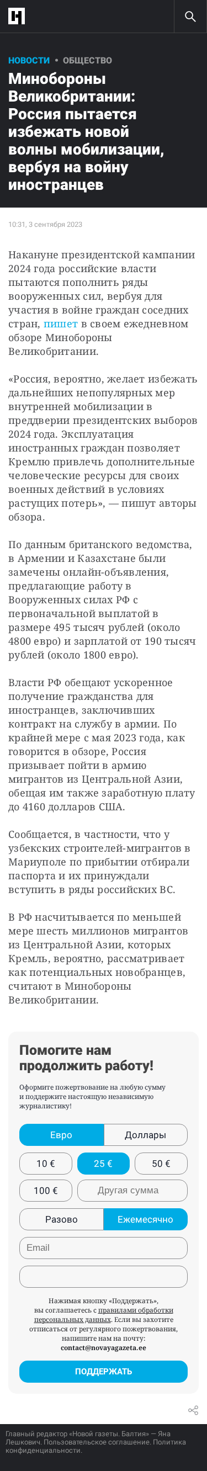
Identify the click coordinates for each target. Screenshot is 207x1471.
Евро (61, 1134)
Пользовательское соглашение (97, 1442)
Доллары (145, 1134)
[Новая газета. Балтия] (19, 16)
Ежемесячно (145, 1219)
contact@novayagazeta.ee (103, 1347)
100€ (46, 1190)
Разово (61, 1219)
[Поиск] (190, 16)
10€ (45, 1163)
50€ (161, 1163)
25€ (103, 1163)
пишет (61, 323)
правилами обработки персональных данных (103, 1314)
